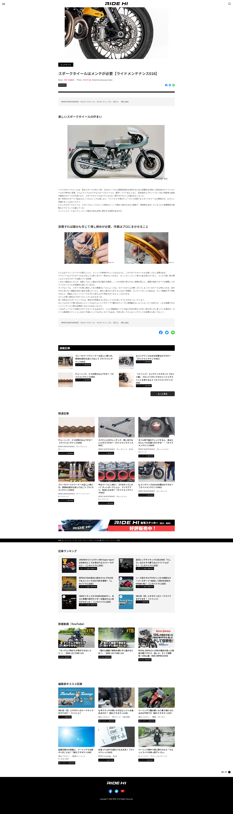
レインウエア (144, 756)
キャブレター (122, 496)
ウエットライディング (159, 756)
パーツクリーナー (84, 494)
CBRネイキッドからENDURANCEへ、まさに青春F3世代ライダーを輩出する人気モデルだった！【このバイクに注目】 (96, 598)
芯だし (116, 102)
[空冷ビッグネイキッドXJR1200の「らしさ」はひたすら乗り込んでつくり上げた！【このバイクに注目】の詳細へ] (126, 565)
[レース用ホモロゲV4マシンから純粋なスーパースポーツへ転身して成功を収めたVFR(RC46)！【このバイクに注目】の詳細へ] (126, 583)
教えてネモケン (104, 717)
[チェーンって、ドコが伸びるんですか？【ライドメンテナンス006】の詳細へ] (65, 380)
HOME (59, 540)
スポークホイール (88, 102)
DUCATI (86, 80)
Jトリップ (142, 452)
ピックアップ (66, 64)
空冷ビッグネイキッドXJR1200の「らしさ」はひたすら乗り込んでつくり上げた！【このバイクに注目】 (153, 562)
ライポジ (162, 717)
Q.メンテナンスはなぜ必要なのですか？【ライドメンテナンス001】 (153, 357)
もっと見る (162, 394)
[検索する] (229, 3)
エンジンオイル (163, 449)
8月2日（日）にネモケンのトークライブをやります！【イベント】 (153, 597)
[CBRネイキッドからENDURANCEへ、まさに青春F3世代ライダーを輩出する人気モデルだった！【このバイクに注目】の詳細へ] (69, 602)
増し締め (125, 102)
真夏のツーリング (79, 756)
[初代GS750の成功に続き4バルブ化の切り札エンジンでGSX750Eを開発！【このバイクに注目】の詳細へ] (69, 583)
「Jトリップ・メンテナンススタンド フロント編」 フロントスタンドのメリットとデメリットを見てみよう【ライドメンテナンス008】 (155, 378)
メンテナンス (82, 447)
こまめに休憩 (64, 759)
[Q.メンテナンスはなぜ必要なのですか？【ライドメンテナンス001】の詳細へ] (126, 361)
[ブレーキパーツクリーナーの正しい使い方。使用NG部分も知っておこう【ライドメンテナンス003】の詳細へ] (65, 361)
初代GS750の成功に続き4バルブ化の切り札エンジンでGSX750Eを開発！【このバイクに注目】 (96, 580)
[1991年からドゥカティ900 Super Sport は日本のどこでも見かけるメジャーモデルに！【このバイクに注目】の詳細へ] (69, 565)
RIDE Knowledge (105, 756)
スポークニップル (104, 102)
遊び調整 (126, 717)
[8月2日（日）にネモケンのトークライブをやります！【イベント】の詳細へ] (126, 602)
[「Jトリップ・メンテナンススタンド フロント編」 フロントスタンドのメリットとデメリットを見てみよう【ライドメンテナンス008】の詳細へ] (126, 380)
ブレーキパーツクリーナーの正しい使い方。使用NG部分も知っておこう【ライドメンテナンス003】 (94, 358)
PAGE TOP (224, 772)
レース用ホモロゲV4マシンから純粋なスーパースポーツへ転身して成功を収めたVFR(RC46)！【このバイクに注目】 (153, 580)
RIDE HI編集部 (69, 80)
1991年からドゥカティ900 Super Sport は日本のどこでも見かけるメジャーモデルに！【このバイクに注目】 (96, 562)
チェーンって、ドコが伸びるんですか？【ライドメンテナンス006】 (94, 375)
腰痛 (154, 717)
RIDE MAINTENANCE (70, 102)
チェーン (62, 449)
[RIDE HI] (116, 3)
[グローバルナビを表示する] (3, 3)
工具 (131, 449)
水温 (115, 756)
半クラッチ (117, 717)
